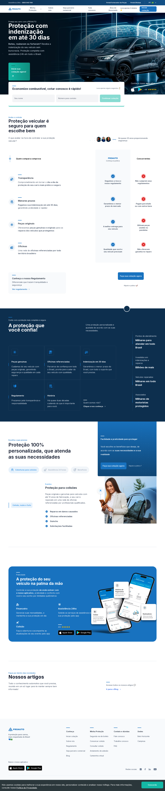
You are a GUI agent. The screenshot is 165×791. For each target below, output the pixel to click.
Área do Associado (113, 9)
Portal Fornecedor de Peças (116, 3)
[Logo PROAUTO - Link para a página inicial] (14, 9)
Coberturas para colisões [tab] (26, 470)
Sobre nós (50, 9)
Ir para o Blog (112, 689)
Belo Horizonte (144, 736)
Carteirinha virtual (97, 756)
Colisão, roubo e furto (22, 505)
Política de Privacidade (26, 788)
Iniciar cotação (145, 9)
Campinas (141, 741)
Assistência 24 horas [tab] (57, 470)
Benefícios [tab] (82, 470)
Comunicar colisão (97, 741)
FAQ (115, 746)
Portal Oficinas (135, 3)
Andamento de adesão (99, 751)
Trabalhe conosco (121, 741)
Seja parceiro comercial (68, 9)
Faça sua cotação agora (131, 276)
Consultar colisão (97, 746)
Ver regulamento (19, 289)
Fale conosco (92, 9)
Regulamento (71, 746)
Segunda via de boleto (99, 736)
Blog (68, 756)
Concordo (152, 785)
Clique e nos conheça (93, 406)
